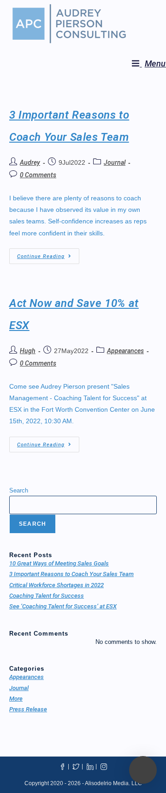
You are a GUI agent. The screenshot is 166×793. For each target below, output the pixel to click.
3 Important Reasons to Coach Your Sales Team (71, 574)
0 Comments (38, 175)
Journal (114, 162)
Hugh (28, 350)
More (16, 698)
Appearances (125, 350)
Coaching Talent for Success (46, 595)
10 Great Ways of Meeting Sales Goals (59, 563)
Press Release (28, 709)
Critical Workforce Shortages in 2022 (56, 585)
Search (18, 490)
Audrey (30, 162)
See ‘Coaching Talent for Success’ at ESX (63, 606)
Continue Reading (48, 253)
